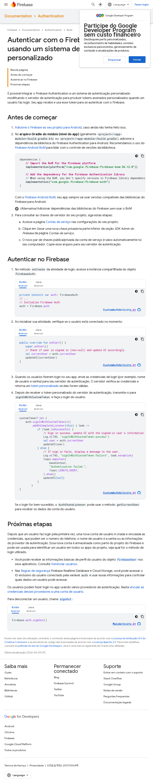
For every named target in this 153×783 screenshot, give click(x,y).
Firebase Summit (64, 683)
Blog (56, 677)
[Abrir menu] (6, 4)
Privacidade (37, 765)
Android (9, 726)
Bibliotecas (10, 690)
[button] (80, 208)
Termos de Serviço (15, 765)
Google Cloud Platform (18, 744)
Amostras (10, 684)
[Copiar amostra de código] (143, 156)
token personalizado (45, 386)
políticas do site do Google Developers (40, 645)
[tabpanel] (80, 302)
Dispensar (114, 59)
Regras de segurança (35, 571)
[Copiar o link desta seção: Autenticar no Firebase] (73, 260)
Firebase (12, 30)
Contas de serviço (58, 222)
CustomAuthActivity (119, 309)
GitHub (8, 696)
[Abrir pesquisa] (93, 4)
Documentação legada (117, 702)
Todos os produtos (15, 750)
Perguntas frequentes (116, 696)
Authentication (51, 16)
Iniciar (137, 59)
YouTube (59, 695)
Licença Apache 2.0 (105, 642)
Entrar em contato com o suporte (123, 672)
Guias (7, 672)
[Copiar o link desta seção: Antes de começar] (61, 118)
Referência (11, 678)
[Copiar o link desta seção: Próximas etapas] (56, 524)
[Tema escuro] (137, 156)
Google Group (112, 684)
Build (69, 30)
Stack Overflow (113, 678)
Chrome (9, 732)
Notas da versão (113, 690)
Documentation (18, 16)
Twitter (58, 689)
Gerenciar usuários (64, 564)
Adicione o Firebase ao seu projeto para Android (48, 127)
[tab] (23, 283)
